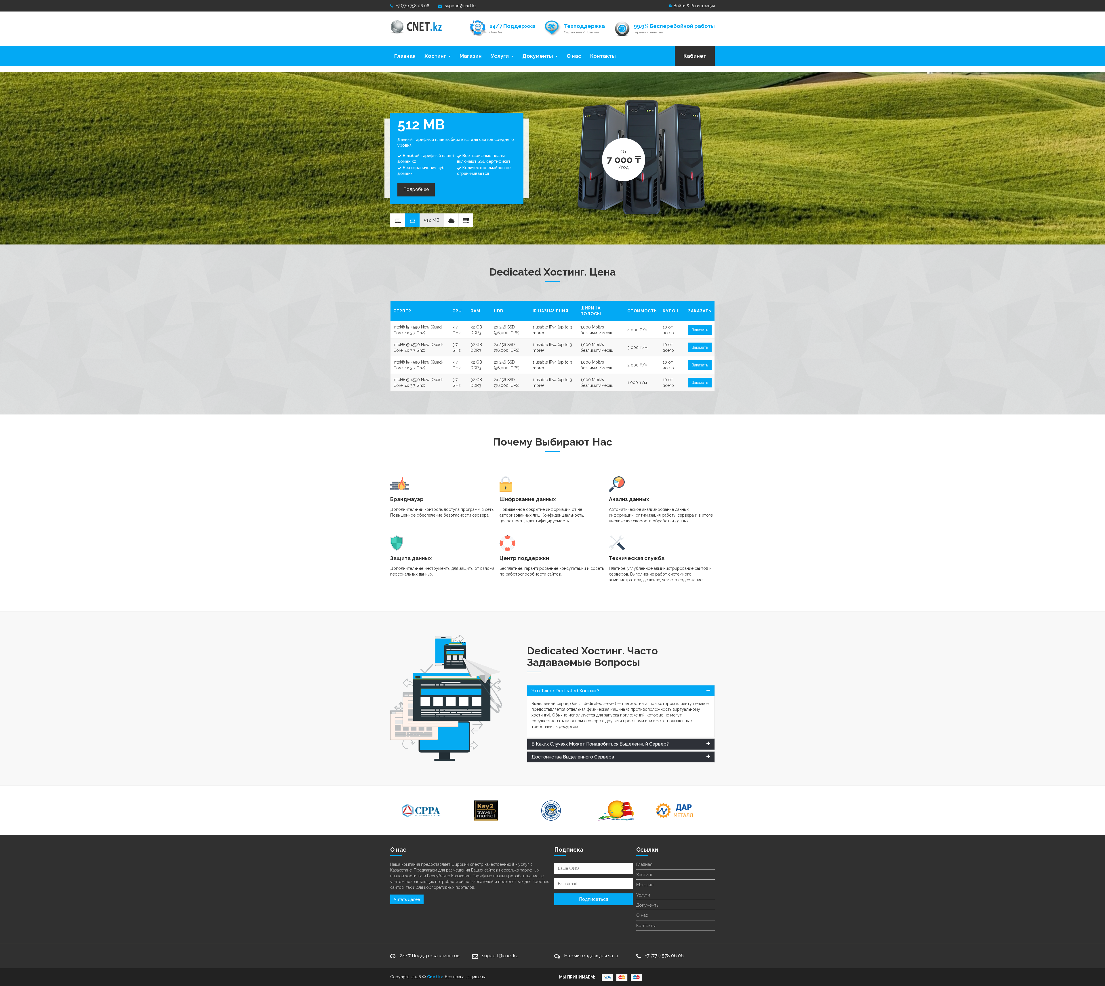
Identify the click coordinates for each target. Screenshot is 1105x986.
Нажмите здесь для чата (591, 955)
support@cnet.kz (461, 5)
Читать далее (407, 899)
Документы (537, 56)
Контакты (603, 56)
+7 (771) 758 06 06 (412, 5)
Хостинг (435, 56)
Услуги (500, 56)
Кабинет (694, 56)
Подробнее (416, 189)
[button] (620, 690)
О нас (574, 56)
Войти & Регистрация (693, 5)
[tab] (620, 690)
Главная (405, 56)
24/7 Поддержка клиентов (430, 955)
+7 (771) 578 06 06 (664, 955)
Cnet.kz (435, 976)
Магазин (471, 56)
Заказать (700, 330)
